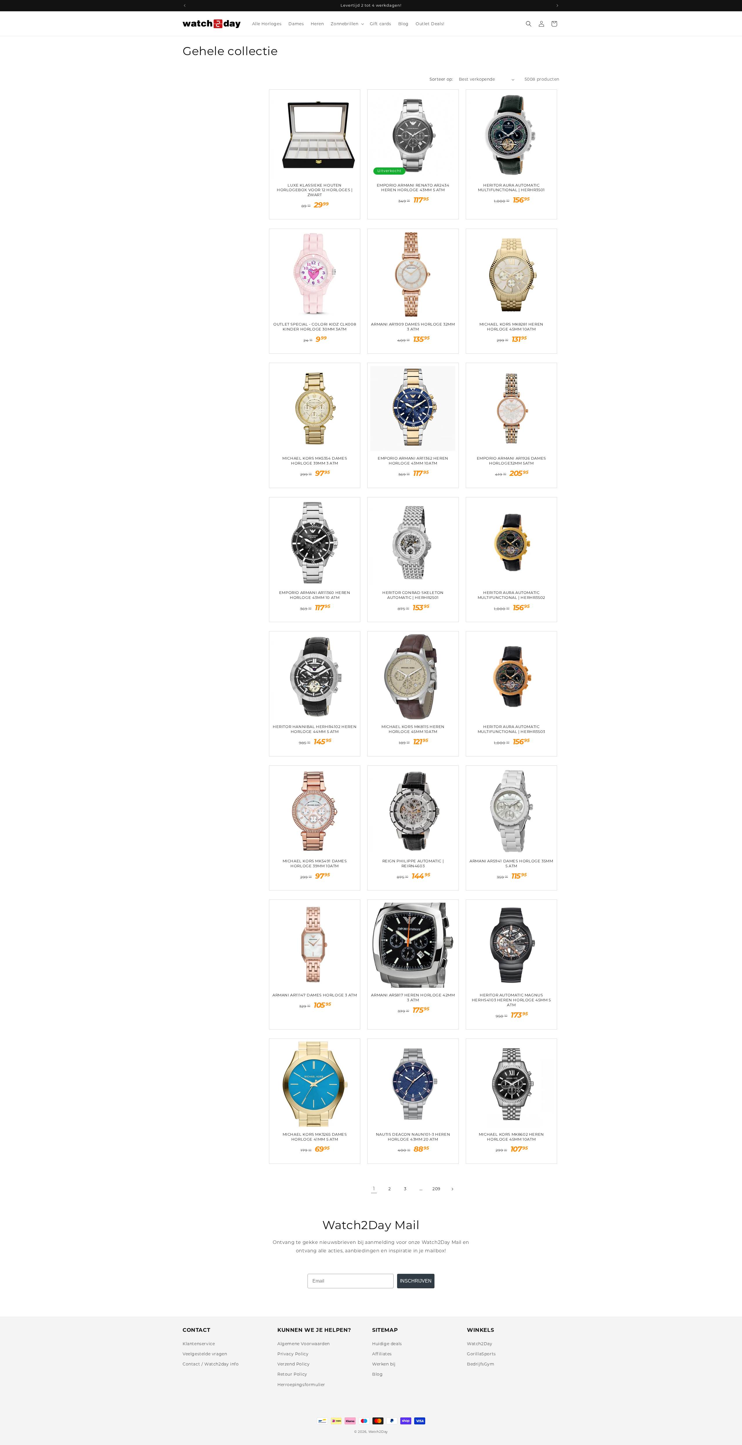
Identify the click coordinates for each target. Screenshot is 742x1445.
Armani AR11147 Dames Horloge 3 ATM (314, 995)
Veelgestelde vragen (205, 1354)
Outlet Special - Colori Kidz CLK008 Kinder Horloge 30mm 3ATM (314, 326)
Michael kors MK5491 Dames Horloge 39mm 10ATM (315, 863)
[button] (346, 24)
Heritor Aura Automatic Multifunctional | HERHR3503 (511, 729)
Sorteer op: (441, 79)
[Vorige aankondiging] (184, 5)
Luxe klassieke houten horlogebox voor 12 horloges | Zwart (314, 190)
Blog (377, 1374)
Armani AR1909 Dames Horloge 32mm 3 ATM (413, 326)
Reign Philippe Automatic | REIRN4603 (413, 863)
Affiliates (382, 1354)
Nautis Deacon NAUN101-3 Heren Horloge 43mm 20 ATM (413, 1136)
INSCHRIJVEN (416, 1280)
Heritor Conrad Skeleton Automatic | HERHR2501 (413, 595)
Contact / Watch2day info (211, 1364)
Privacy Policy (292, 1354)
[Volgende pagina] (452, 1189)
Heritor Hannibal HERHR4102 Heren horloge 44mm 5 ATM (315, 729)
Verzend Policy (293, 1364)
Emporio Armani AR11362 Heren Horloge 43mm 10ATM (413, 460)
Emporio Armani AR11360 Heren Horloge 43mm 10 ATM (314, 595)
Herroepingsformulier (301, 1384)
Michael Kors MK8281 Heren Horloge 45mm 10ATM (511, 326)
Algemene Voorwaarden (303, 1343)
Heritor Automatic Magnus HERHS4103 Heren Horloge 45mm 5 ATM (511, 1000)
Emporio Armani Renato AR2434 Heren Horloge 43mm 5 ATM (413, 187)
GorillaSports (481, 1354)
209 (436, 1188)
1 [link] (374, 1188)
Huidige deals (387, 1343)
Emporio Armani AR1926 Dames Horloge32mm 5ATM (511, 460)
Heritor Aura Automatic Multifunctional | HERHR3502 (511, 595)
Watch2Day (479, 1343)
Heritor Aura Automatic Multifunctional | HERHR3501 (511, 187)
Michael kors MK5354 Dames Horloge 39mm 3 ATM (314, 460)
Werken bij (384, 1364)
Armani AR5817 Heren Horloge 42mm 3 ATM (413, 997)
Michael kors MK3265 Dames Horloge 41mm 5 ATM (315, 1136)
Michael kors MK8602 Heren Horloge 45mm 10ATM (511, 1136)
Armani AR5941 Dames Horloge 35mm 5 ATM (511, 863)
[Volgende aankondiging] (557, 5)
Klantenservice (199, 1343)
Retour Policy (292, 1374)
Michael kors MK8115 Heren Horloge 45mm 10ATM (413, 729)
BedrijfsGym (480, 1364)
